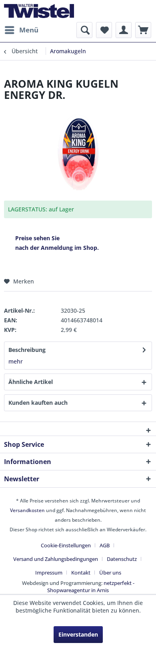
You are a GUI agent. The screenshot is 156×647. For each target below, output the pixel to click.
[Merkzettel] (104, 30)
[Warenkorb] (143, 30)
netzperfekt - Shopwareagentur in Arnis (90, 586)
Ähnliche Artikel (30, 382)
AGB (105, 545)
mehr (15, 361)
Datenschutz (122, 559)
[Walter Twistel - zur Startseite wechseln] (39, 11)
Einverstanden (78, 634)
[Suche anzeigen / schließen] (84, 30)
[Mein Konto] (124, 30)
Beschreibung (27, 350)
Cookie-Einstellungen (66, 545)
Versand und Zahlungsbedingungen (55, 559)
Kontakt (80, 572)
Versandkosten (27, 510)
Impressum (48, 572)
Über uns (110, 572)
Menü (28, 29)
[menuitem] (21, 30)
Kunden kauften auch (38, 402)
